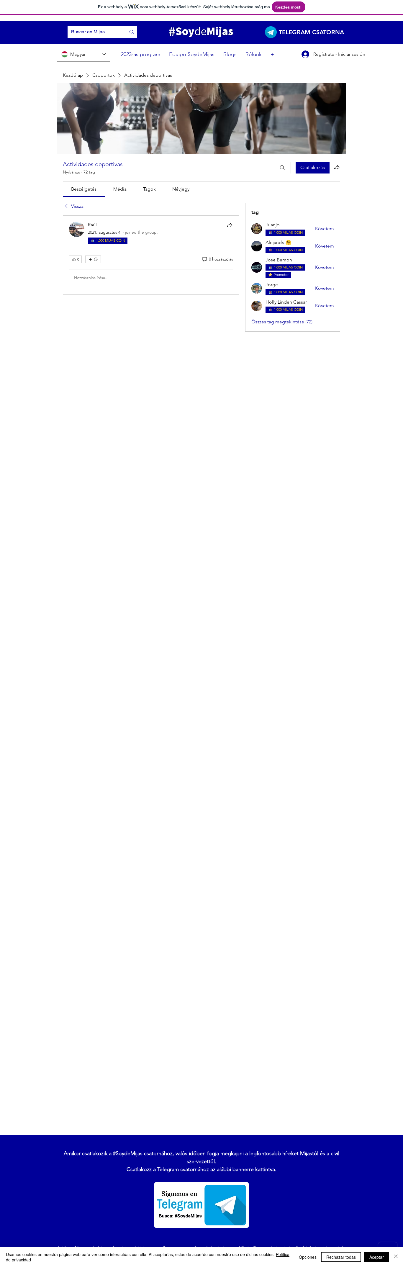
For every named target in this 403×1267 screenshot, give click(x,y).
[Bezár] (395, 1257)
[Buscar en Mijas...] (131, 32)
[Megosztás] (229, 225)
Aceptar (376, 1257)
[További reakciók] (93, 259)
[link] (83, 189)
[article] (151, 255)
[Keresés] (282, 167)
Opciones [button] (308, 1257)
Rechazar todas (341, 1257)
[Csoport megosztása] (336, 167)
